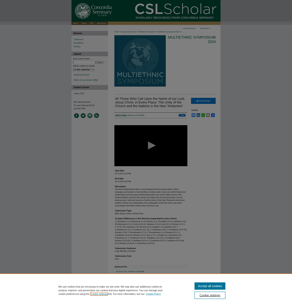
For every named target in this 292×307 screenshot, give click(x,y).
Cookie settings (99, 294)
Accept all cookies (210, 286)
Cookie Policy (153, 294)
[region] (146, 290)
